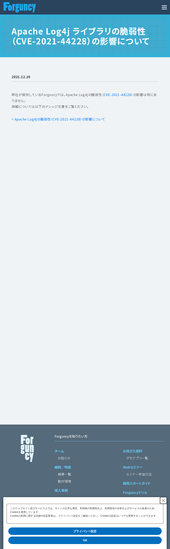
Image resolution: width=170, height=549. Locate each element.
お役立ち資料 (132, 450)
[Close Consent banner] (163, 500)
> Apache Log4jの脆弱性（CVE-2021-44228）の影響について (58, 119)
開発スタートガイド (137, 483)
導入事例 (61, 490)
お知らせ (64, 457)
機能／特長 (63, 467)
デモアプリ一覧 (137, 457)
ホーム (59, 450)
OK (85, 540)
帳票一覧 (64, 474)
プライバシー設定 (85, 531)
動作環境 (64, 481)
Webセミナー (132, 467)
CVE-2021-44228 (117, 94)
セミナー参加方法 (139, 474)
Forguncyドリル (135, 492)
